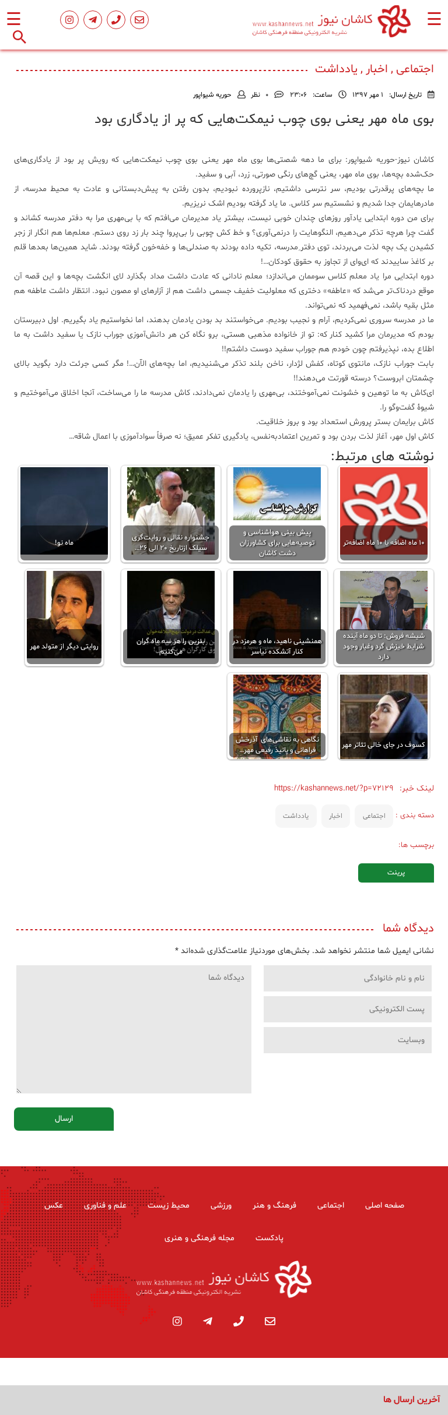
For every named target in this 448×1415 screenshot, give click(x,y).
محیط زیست (169, 1205)
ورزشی (221, 1205)
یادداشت (296, 816)
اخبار (335, 816)
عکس (53, 1205)
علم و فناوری (105, 1205)
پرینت (396, 872)
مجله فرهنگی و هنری (199, 1238)
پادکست (270, 1238)
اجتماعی (374, 816)
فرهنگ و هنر (274, 1205)
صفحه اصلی (384, 1205)
